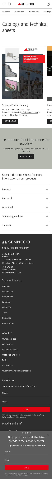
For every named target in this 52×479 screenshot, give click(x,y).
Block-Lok (7, 198)
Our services (8, 344)
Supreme (7, 225)
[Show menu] (4, 4)
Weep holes (7, 296)
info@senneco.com (29, 112)
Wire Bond (7, 207)
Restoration (8, 323)
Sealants (6, 317)
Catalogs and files (11, 354)
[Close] (47, 434)
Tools (4, 312)
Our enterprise (9, 338)
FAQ (4, 360)
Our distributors (9, 349)
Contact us (7, 365)
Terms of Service (16, 417)
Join (26, 409)
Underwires (7, 291)
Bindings (6, 301)
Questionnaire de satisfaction (16, 370)
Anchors (6, 286)
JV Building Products (12, 216)
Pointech (6, 189)
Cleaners (6, 307)
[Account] (48, 4)
